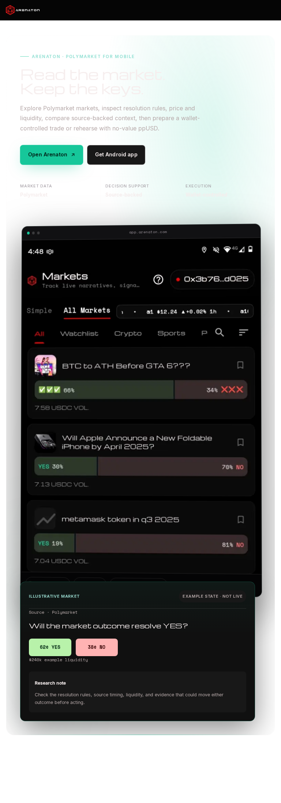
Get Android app (116, 154)
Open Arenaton (51, 154)
